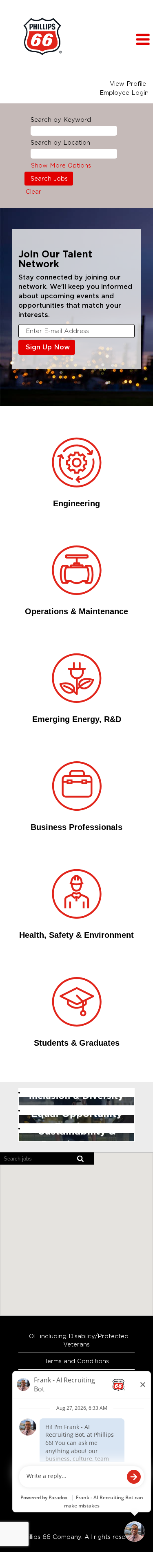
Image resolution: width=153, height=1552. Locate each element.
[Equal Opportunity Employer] (21, 1119)
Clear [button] (33, 191)
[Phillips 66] (42, 36)
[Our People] (21, 1101)
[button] (134, 39)
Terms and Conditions (76, 1361)
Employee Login (124, 92)
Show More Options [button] (61, 165)
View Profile (128, 84)
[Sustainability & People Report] (21, 1137)
